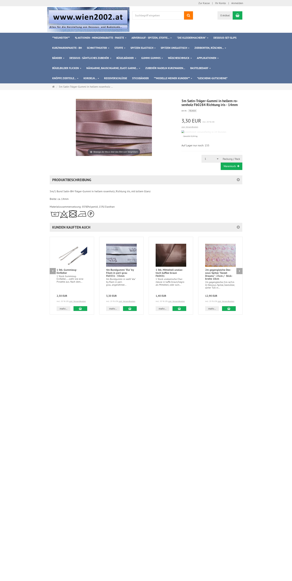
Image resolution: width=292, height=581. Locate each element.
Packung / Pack (231, 159)
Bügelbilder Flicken (66, 68)
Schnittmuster (97, 48)
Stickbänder (140, 78)
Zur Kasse (204, 3)
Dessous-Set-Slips (224, 37)
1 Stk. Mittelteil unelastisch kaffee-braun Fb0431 (169, 273)
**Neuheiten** (61, 37)
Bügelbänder (125, 58)
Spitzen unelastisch (174, 48)
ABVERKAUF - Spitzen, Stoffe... (150, 37)
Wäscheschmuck (179, 58)
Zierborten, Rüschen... (209, 48)
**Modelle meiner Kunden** (172, 78)
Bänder (57, 58)
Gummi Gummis (151, 58)
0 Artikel (225, 15)
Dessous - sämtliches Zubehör (89, 58)
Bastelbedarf (199, 68)
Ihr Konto (220, 3)
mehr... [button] (63, 308)
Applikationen (207, 58)
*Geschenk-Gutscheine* (212, 78)
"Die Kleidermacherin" (192, 37)
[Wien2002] (88, 19)
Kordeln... (90, 78)
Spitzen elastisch (142, 48)
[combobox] (211, 158)
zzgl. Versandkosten (189, 127)
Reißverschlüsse (115, 78)
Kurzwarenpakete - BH (67, 48)
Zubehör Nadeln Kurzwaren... (165, 68)
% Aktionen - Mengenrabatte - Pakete (100, 37)
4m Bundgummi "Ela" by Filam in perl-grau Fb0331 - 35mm (120, 273)
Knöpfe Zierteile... (64, 78)
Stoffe (119, 48)
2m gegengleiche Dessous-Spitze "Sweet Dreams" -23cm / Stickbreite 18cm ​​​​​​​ (219, 274)
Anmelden (237, 3)
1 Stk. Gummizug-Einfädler (67, 271)
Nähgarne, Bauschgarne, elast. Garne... (112, 68)
